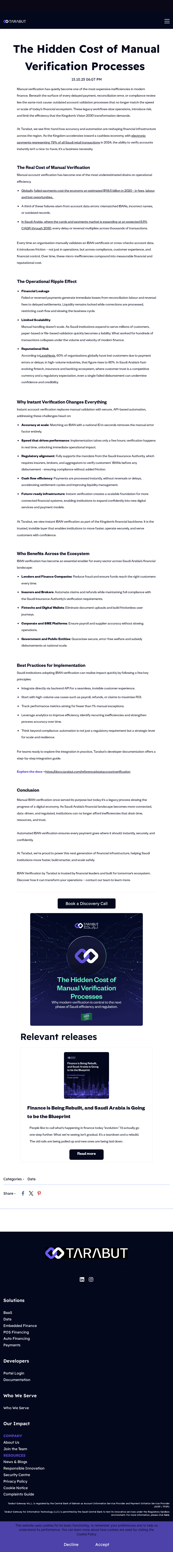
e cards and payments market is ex (81, 222)
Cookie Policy (86, 1534)
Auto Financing (16, 1338)
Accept (102, 1544)
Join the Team (15, 1449)
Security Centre (16, 1474)
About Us (22, 1267)
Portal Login (13, 1373)
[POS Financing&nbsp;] (29, 1332)
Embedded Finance (20, 1325)
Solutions (44, 1267)
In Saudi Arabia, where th (39, 222)
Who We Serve (70, 1267)
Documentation (16, 1379)
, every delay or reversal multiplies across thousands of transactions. (99, 229)
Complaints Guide (18, 1494)
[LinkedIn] (82, 1279)
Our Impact (99, 1267)
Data (31, 1179)
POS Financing (16, 1332)
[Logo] (14, 21)
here (166, 1514)
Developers (124, 1267)
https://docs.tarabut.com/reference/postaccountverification (87, 772)
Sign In (162, 5)
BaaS (7, 1312)
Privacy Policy (15, 1481)
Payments (11, 1345)
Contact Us (149, 1267)
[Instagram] (91, 1279)
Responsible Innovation (24, 1468)
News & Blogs (15, 1461)
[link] (23, 1193)
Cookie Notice (15, 1488)
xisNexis (49, 356)
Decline (71, 1544)
